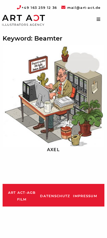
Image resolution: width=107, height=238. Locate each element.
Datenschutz (55, 196)
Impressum (85, 196)
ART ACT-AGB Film (22, 196)
